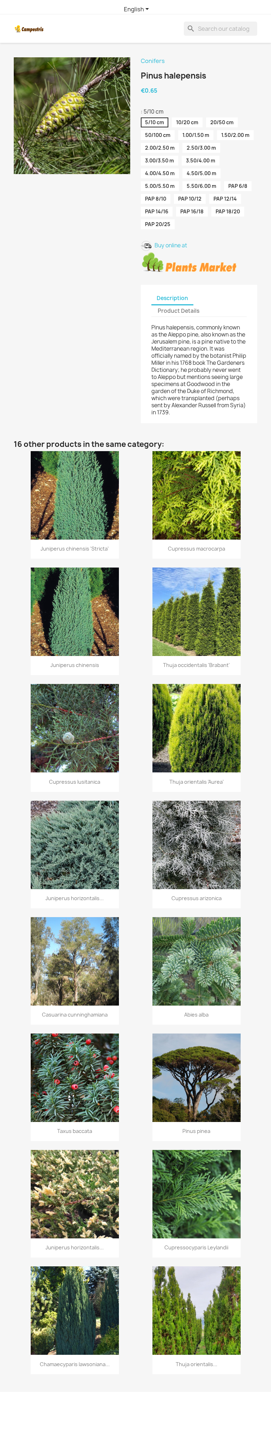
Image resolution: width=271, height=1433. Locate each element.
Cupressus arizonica (196, 898)
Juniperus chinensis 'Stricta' (75, 548)
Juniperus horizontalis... (75, 898)
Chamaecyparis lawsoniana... (75, 1364)
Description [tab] (172, 298)
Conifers (153, 61)
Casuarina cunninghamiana (75, 1014)
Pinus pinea (196, 1131)
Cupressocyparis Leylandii (196, 1247)
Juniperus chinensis (74, 665)
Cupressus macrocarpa (196, 548)
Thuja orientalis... (196, 1364)
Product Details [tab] (178, 311)
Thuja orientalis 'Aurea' (196, 781)
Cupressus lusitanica (74, 781)
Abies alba (196, 1014)
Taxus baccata (74, 1131)
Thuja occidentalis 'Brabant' (196, 665)
